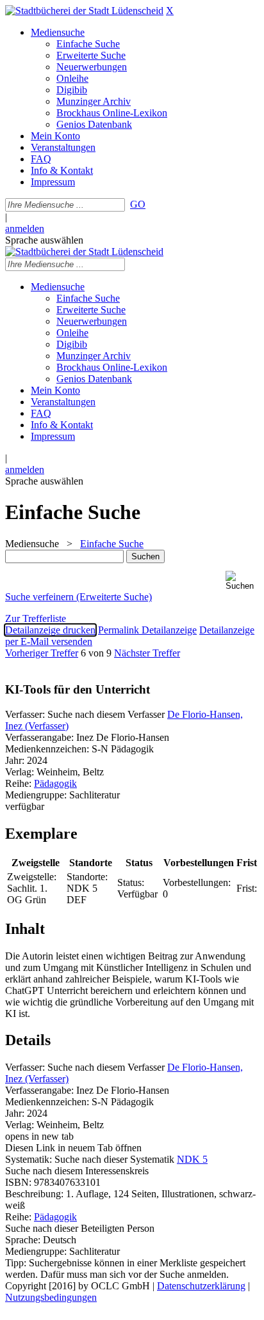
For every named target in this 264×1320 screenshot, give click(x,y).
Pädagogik (55, 783)
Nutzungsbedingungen (51, 1297)
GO (137, 204)
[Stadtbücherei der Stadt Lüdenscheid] (84, 10)
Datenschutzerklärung (201, 1285)
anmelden (24, 228)
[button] (242, 581)
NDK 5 (192, 1159)
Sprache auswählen (44, 240)
